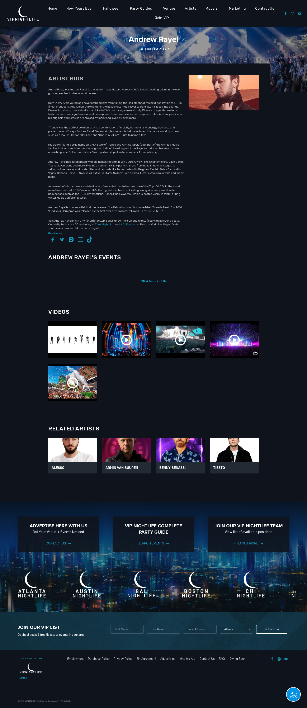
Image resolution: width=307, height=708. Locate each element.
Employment (75, 659)
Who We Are (187, 659)
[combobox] (236, 629)
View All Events (153, 281)
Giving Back (237, 659)
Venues (169, 8)
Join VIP (162, 18)
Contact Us (264, 8)
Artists (190, 8)
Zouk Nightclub (104, 224)
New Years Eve (78, 8)
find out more (246, 543)
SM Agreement (146, 659)
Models (212, 8)
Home (52, 8)
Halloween (112, 8)
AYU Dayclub (128, 224)
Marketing (237, 8)
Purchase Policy (98, 659)
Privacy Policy (123, 659)
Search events (151, 543)
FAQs (222, 659)
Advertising (167, 659)
